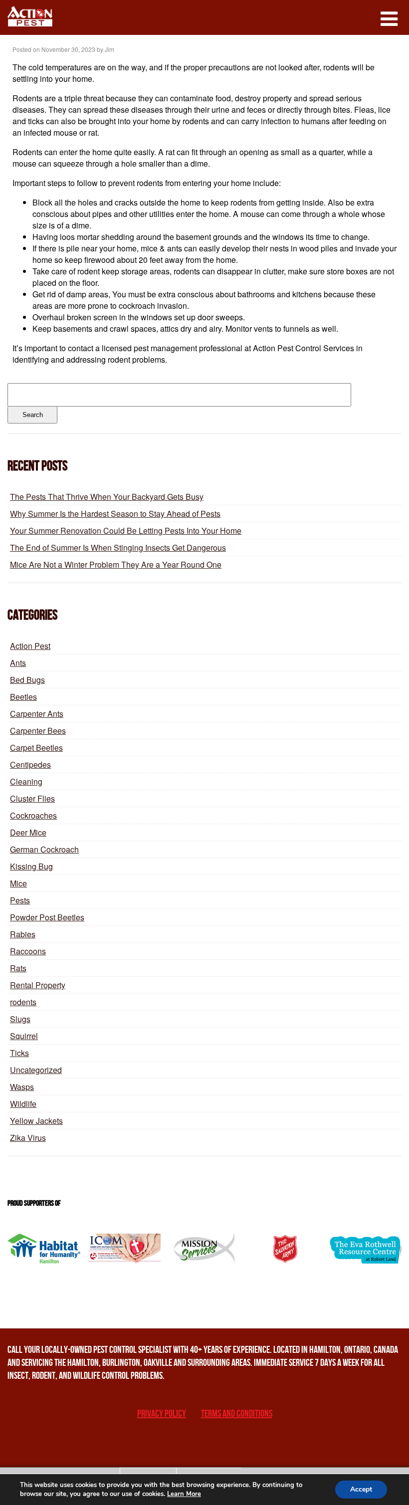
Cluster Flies (32, 798)
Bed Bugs (27, 679)
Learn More (184, 1494)
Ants (18, 662)
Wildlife (23, 1103)
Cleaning (26, 781)
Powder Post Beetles (47, 917)
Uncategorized (36, 1069)
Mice (18, 883)
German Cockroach (44, 849)
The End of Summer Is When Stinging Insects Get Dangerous (118, 547)
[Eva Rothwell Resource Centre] (365, 1249)
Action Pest (30, 645)
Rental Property (37, 985)
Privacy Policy (161, 1414)
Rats (18, 968)
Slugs (20, 1019)
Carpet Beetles (36, 747)
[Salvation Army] (284, 1249)
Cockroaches (33, 815)
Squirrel (24, 1036)
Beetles (23, 696)
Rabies (22, 934)
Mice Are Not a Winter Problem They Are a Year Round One (115, 564)
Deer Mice (28, 832)
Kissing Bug (31, 866)
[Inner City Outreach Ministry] (124, 1249)
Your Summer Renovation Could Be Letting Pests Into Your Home (125, 530)
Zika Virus (28, 1137)
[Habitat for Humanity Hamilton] (43, 1249)
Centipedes (30, 764)
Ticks (19, 1053)
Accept (361, 1489)
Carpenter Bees (38, 730)
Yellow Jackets (36, 1120)
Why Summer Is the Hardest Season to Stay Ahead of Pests (115, 513)
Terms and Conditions (236, 1414)
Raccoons (28, 951)
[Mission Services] (204, 1249)
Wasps (22, 1086)
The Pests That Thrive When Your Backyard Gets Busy (107, 496)
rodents (23, 1002)
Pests (20, 900)
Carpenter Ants (36, 713)
